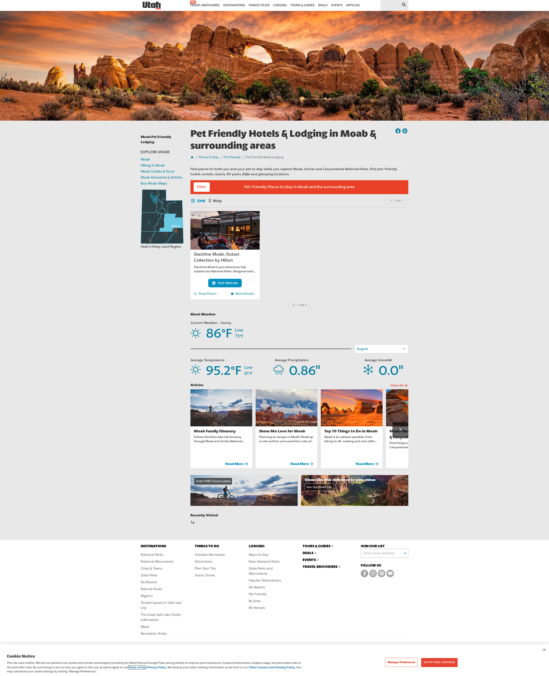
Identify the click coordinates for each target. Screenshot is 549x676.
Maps (145, 627)
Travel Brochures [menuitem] (205, 5)
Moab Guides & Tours (157, 171)
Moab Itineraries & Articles (161, 177)
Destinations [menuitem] (234, 5)
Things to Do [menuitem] (259, 5)
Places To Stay (209, 157)
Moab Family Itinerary (215, 431)
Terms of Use (136, 667)
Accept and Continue (439, 662)
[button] (400, 429)
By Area (255, 601)
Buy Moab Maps (154, 183)
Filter (201, 187)
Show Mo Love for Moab (282, 431)
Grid (197, 200)
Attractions (203, 562)
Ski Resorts (149, 582)
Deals (308, 553)
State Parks (149, 575)
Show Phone (206, 293)
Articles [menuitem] (353, 5)
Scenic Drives (205, 575)
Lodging (257, 546)
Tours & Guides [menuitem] (302, 5)
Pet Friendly (232, 157)
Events (309, 560)
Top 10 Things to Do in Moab (350, 431)
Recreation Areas (154, 634)
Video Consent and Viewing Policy (272, 667)
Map (217, 200)
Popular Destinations (265, 580)
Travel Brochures (320, 567)
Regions (147, 596)
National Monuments (157, 562)
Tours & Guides (316, 546)
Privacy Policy (156, 667)
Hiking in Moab (153, 165)
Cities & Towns (152, 568)
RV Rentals (257, 608)
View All (399, 385)
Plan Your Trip (205, 568)
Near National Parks (264, 562)
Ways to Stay (258, 555)
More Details (243, 293)
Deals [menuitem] (323, 5)
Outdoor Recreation (210, 555)
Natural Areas (151, 589)
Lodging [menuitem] (280, 5)
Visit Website (225, 283)
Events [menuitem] (336, 5)
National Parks (152, 555)
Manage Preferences (401, 662)
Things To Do (207, 546)
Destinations (153, 546)
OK (544, 649)
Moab (145, 159)
